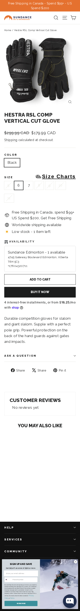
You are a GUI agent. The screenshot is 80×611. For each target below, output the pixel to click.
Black (12, 163)
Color (10, 154)
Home (7, 30)
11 (9, 198)
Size (40, 176)
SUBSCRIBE (21, 603)
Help (9, 527)
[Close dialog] (75, 561)
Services (13, 539)
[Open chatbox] (70, 601)
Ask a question (20, 355)
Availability (22, 241)
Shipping (10, 140)
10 (61, 185)
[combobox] (8, 579)
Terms (12, 598)
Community (15, 551)
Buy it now (40, 292)
